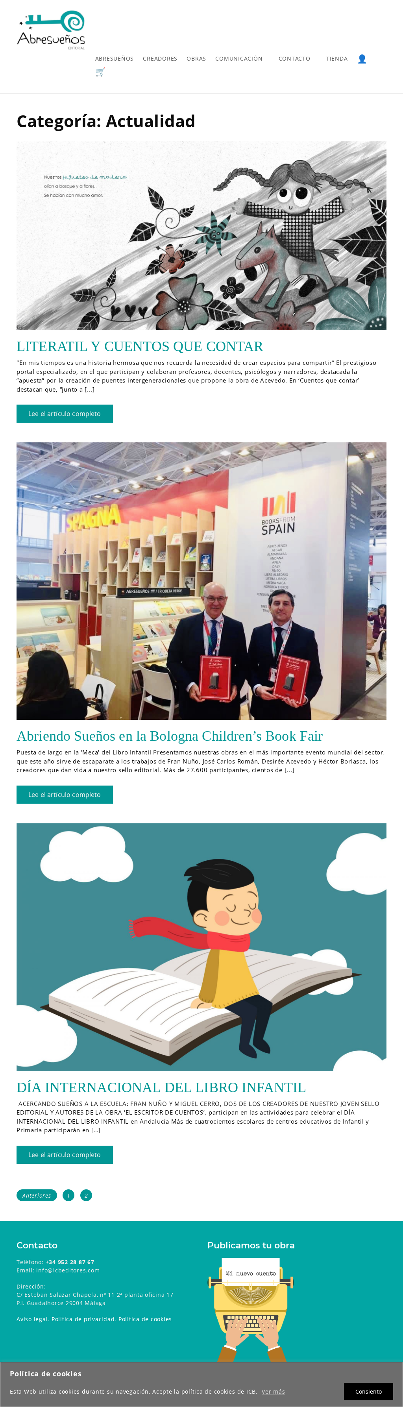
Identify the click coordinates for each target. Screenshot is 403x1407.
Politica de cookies (145, 1319)
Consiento (368, 1391)
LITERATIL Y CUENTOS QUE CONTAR (140, 346)
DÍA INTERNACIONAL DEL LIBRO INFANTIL (161, 1087)
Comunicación (239, 58)
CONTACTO (295, 58)
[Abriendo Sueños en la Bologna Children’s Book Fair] (201, 581)
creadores (160, 58)
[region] (201, 1384)
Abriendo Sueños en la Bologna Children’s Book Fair (170, 736)
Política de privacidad (83, 1319)
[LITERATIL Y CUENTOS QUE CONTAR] (201, 236)
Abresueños (114, 58)
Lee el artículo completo (64, 413)
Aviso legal (32, 1319)
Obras (196, 58)
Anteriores (36, 1195)
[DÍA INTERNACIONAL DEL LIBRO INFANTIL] (201, 947)
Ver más (273, 1391)
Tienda (337, 58)
